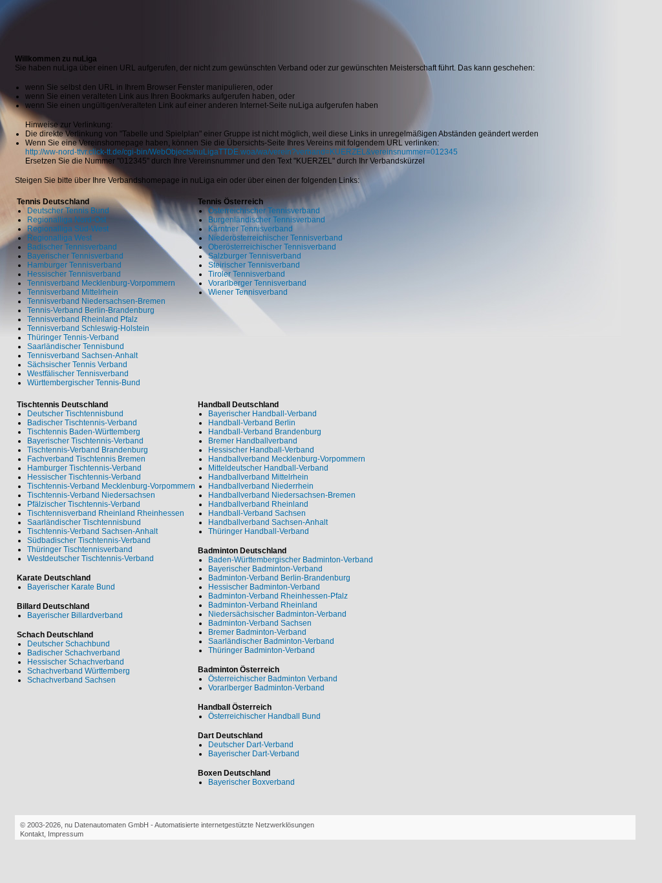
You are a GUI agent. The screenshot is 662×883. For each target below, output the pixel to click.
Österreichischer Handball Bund (264, 716)
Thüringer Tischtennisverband (80, 549)
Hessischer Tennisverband (74, 274)
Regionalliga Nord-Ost (66, 219)
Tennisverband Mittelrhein (72, 292)
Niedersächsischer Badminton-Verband (277, 614)
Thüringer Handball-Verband (258, 531)
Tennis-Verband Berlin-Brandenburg (91, 310)
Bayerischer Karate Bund (71, 586)
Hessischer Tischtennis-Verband (84, 477)
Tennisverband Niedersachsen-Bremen (96, 301)
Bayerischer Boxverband (251, 782)
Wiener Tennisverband (248, 292)
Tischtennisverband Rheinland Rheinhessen (105, 513)
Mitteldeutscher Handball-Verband (268, 468)
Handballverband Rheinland (258, 504)
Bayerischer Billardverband (75, 615)
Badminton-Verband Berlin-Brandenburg (279, 577)
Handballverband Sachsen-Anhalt (268, 522)
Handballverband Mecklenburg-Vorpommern (286, 458)
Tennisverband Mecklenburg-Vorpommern (101, 283)
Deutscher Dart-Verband (251, 744)
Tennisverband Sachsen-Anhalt (82, 355)
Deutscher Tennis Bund (68, 210)
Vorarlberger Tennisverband (257, 283)
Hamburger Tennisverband (74, 265)
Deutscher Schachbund (68, 643)
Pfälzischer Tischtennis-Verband (83, 504)
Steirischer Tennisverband (254, 265)
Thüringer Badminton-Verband (261, 650)
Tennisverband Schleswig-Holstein (88, 328)
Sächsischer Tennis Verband (77, 364)
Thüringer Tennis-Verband (73, 337)
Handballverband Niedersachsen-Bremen (282, 495)
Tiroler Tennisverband (246, 274)
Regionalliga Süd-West (68, 228)
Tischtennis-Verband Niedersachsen (91, 495)
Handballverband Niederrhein (261, 486)
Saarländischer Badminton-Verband (271, 641)
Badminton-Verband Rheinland (262, 605)
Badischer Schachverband (73, 652)
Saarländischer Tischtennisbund (84, 522)
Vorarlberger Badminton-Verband (266, 687)
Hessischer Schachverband (75, 661)
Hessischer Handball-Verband (261, 449)
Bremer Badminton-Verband (257, 632)
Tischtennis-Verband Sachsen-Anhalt (92, 531)
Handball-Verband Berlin (251, 422)
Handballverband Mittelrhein (258, 477)
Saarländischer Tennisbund (75, 346)
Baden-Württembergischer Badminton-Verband (290, 559)
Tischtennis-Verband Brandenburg (87, 449)
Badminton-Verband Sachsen (260, 623)
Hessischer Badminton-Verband (264, 586)
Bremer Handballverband (252, 440)
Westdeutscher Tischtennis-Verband (90, 558)
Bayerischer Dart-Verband (253, 753)
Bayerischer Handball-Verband (262, 413)
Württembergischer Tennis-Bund (83, 382)
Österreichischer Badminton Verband (272, 678)
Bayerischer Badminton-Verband (265, 568)
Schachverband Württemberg (78, 671)
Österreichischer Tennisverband (264, 210)
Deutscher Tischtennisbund (75, 413)
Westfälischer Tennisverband (78, 373)
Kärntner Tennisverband (250, 228)
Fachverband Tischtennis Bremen (86, 458)
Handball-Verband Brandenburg (264, 431)
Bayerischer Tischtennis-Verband (85, 440)
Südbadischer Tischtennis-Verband (89, 540)
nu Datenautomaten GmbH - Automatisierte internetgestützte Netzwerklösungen (189, 825)
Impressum (65, 834)
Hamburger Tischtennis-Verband (84, 468)
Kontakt (32, 834)
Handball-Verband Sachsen (257, 513)
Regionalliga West (59, 237)
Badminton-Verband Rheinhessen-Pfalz (278, 596)
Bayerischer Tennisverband (75, 256)
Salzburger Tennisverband (254, 256)
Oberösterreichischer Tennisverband (272, 246)
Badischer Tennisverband (72, 246)
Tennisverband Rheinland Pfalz (82, 319)
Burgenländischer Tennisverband (266, 219)
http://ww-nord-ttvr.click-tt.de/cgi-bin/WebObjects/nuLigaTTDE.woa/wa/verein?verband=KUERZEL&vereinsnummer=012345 (241, 151)
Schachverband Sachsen (71, 680)
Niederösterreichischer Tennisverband (275, 237)
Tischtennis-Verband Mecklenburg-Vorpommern (111, 486)
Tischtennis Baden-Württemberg (83, 431)
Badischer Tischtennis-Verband (82, 422)
